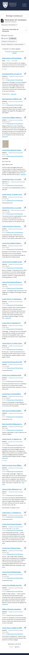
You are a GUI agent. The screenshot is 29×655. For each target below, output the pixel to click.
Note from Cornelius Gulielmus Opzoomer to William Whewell (12, 411)
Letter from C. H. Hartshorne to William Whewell (12, 299)
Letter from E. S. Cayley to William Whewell (12, 194)
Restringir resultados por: (14, 16)
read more (13, 94)
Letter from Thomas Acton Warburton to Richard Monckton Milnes (12, 548)
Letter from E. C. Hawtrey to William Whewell (12, 439)
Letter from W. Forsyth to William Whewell (12, 362)
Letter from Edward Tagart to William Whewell (12, 243)
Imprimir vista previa (8, 35)
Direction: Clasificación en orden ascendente (13, 44)
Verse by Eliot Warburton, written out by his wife (12, 489)
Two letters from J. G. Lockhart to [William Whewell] (12, 179)
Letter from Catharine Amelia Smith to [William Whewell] (12, 375)
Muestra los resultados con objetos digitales (15, 52)
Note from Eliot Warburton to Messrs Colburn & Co (12, 424)
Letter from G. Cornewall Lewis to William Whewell (12, 394)
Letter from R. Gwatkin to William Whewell (12, 262)
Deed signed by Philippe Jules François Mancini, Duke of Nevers (12, 99)
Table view (13, 38)
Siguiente (17, 647)
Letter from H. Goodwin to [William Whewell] (12, 323)
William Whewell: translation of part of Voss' (12, 609)
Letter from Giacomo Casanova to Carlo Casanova (12, 150)
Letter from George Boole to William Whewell (12, 282)
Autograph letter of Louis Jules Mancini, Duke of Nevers (12, 74)
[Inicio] (10, 5)
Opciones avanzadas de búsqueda (10, 30)
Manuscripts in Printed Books (12, 58)
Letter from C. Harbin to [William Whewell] (12, 628)
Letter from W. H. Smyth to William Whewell (12, 226)
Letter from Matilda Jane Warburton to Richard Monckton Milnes (12, 585)
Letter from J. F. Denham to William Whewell (12, 512)
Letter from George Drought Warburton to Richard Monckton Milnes (12, 524)
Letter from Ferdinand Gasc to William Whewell (12, 572)
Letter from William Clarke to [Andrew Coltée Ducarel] (12, 117)
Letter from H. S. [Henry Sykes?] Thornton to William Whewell (12, 343)
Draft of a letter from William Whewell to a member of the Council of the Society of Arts (12, 465)
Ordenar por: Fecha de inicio (9, 41)
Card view (5, 38)
